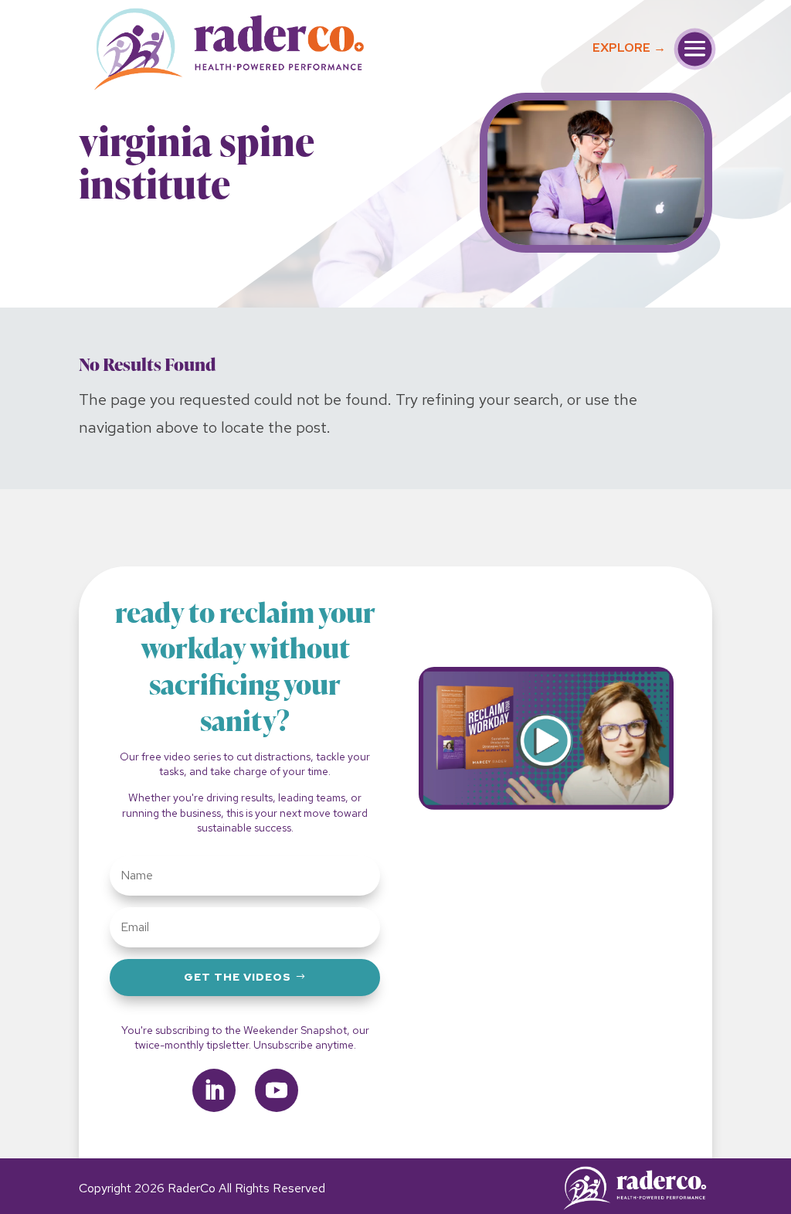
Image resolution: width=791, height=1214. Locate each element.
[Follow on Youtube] (276, 1090)
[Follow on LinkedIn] (214, 1090)
